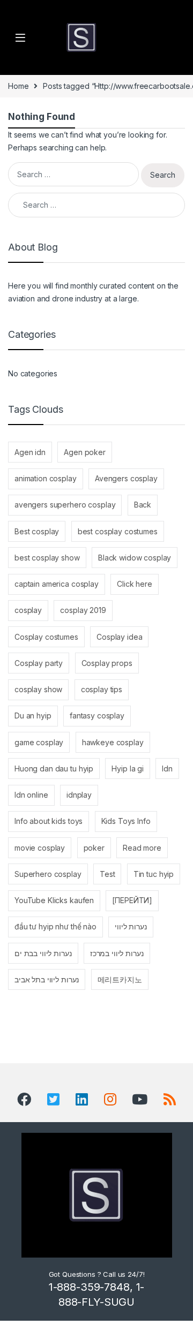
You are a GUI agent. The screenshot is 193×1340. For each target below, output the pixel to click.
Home (18, 85)
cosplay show (38, 689)
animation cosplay (45, 478)
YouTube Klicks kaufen (54, 900)
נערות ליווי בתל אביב (46, 979)
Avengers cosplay (126, 478)
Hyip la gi (128, 768)
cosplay (28, 610)
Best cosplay (36, 531)
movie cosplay (39, 847)
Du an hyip (32, 715)
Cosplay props (106, 663)
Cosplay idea (119, 636)
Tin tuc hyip (153, 874)
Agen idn (30, 452)
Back (142, 504)
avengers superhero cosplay (64, 504)
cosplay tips (101, 689)
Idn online (31, 794)
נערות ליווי (130, 926)
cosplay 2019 (83, 610)
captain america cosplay (56, 583)
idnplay (79, 794)
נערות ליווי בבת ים (42, 953)
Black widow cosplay (134, 557)
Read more (142, 847)
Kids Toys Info (126, 821)
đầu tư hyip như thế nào (55, 926)
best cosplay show (47, 557)
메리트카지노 (120, 979)
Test (107, 874)
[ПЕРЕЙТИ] (132, 900)
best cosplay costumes (118, 531)
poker (94, 847)
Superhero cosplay (47, 874)
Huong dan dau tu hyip (53, 768)
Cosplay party (38, 663)
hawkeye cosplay (113, 742)
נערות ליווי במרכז (117, 953)
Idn (167, 768)
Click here (134, 583)
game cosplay (38, 742)
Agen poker (85, 452)
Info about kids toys (48, 821)
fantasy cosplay (97, 715)
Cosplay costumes (46, 636)
